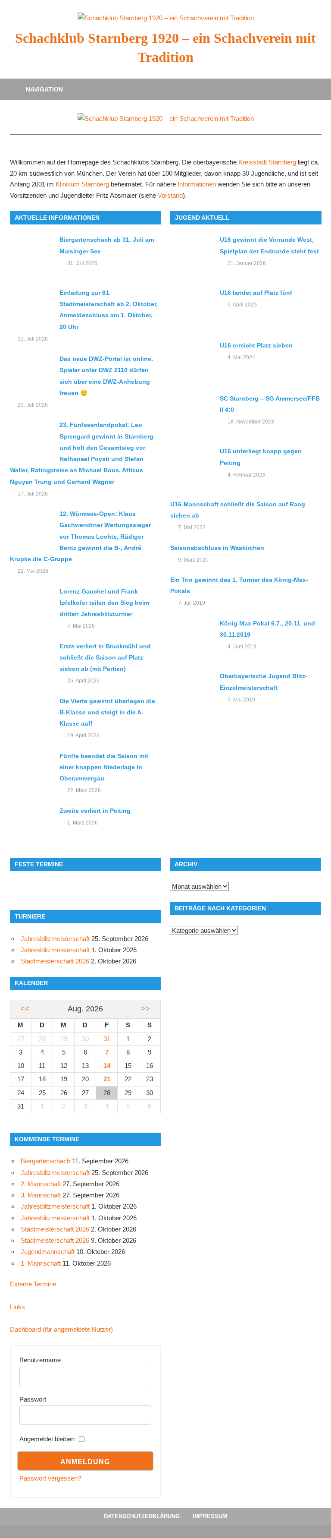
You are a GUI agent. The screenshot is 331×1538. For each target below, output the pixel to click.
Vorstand (170, 195)
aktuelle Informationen (57, 217)
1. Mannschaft (41, 1263)
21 (106, 1079)
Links (17, 1307)
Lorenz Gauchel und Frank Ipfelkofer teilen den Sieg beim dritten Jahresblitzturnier (104, 603)
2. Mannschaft (41, 1183)
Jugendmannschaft (48, 1251)
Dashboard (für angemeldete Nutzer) (61, 1329)
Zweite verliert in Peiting (95, 810)
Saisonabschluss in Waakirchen (217, 547)
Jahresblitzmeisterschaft (55, 938)
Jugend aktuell (202, 217)
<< (25, 1008)
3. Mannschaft (41, 1195)
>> (145, 1008)
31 (106, 1038)
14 (106, 1065)
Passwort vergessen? (50, 1478)
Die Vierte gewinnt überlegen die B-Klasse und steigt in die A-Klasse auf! (107, 712)
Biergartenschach (45, 1161)
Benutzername (40, 1360)
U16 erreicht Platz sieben (256, 345)
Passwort (32, 1399)
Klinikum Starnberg (82, 184)
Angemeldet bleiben (47, 1439)
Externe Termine (33, 1284)
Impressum (210, 1516)
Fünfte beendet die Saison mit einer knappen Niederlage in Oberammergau (103, 767)
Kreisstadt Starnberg (267, 162)
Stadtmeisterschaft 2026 (55, 961)
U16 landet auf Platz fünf (256, 292)
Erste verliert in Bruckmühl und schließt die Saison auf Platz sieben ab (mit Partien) (105, 658)
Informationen (197, 184)
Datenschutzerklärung (142, 1516)
